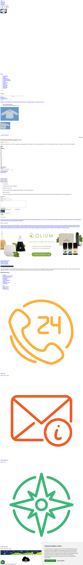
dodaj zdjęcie (3, 208)
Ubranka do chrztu (6, 79)
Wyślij (2, 214)
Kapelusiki (26, 226)
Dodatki (2, 101)
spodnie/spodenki (31, 101)
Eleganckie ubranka (11, 226)
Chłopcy (4, 77)
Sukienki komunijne (7, 80)
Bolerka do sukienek (73, 225)
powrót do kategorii (4, 134)
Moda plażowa (37, 226)
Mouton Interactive (4, 546)
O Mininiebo (5, 76)
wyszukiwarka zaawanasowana (6, 100)
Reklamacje (5, 287)
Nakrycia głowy (43, 219)
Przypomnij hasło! (3, 98)
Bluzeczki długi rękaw (4, 219)
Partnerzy (5, 281)
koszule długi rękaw (9, 101)
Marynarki (38, 219)
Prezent (4, 81)
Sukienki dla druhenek (19, 220)
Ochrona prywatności (7, 277)
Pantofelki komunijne (72, 226)
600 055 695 (2, 373)
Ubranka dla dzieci (10, 225)
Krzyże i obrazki (11, 220)
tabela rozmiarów (3, 178)
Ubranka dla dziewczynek (40, 225)
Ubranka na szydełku (19, 226)
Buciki (23, 219)
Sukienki (78, 226)
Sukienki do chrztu (62, 219)
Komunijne (58, 226)
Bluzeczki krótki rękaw (13, 219)
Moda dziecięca (18, 225)
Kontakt (4, 83)
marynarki (17, 101)
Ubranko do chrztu (65, 227)
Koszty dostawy (6, 286)
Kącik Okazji (5, 82)
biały (1, 147)
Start (4, 104)
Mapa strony (5, 278)
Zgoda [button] (46, 560)
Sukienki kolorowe (69, 219)
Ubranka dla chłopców (49, 225)
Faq (3, 285)
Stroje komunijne (24, 225)
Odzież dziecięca (3, 225)
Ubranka (33, 227)
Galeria (4, 274)
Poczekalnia (2, 4)
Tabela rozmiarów (6, 282)
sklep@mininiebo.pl (4, 460)
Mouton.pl (12, 563)
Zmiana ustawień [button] (60, 560)
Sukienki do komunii (12, 227)
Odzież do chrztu (64, 226)
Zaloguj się (2, 3)
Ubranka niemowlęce (58, 225)
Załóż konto (2, 2)
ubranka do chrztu (40, 101)
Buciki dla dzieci (31, 226)
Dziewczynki (5, 78)
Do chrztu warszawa (52, 226)
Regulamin (5, 279)
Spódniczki (49, 219)
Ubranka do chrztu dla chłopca (56, 227)
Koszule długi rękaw (32, 219)
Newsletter (5, 283)
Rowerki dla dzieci (44, 226)
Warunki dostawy (3, 180)
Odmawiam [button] (52, 560)
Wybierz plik (17, 209)
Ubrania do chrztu (27, 227)
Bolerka (20, 219)
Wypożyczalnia (6, 288)
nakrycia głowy (23, 101)
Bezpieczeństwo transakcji (8, 275)
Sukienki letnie (66, 225)
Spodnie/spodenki (54, 219)
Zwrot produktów (6, 280)
